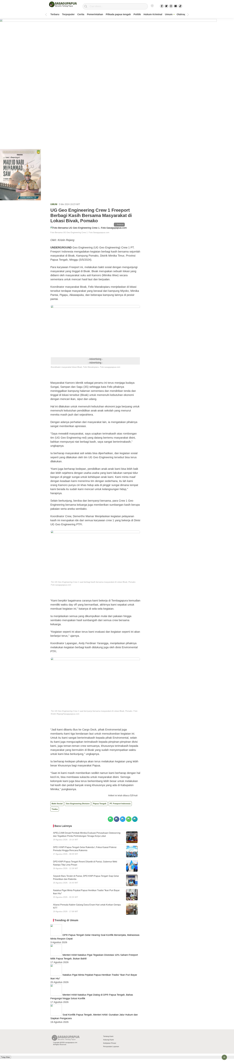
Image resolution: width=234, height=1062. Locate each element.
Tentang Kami (108, 1036)
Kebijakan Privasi (109, 1043)
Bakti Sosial (57, 803)
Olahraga (182, 14)
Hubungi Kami (108, 1040)
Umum (169, 14)
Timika (55, 809)
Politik (137, 14)
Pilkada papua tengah (118, 14)
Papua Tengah (99, 803)
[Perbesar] (88, 227)
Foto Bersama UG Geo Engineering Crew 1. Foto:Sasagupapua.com (79, 232)
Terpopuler (68, 14)
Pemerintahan (95, 14)
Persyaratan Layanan (111, 1046)
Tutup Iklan (5, 1057)
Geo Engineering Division (78, 803)
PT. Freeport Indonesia (120, 803)
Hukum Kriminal (153, 14)
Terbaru (54, 14)
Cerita (80, 14)
